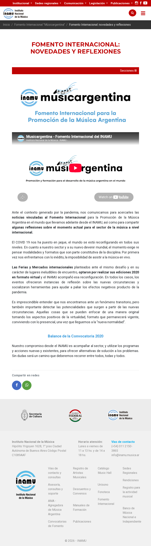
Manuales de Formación (81, 507)
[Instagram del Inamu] (136, 3)
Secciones (127, 70)
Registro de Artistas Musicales (80, 473)
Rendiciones (131, 480)
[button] (16, 385)
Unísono (103, 484)
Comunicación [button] (74, 3)
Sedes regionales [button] (47, 3)
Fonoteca (104, 492)
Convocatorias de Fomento (57, 524)
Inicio (6, 24)
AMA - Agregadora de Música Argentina (55, 507)
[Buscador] (132, 12)
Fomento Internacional (106, 502)
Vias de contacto (123, 442)
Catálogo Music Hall (104, 471)
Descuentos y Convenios (82, 491)
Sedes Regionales (130, 471)
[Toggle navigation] (143, 13)
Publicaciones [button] (120, 3)
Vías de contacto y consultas (54, 473)
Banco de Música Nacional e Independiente (132, 514)
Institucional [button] (21, 3)
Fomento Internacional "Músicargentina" (39, 24)
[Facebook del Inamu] (140, 3)
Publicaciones (82, 521)
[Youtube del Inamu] (145, 3)
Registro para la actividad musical (131, 492)
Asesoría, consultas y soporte (55, 489)
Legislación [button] (97, 3)
